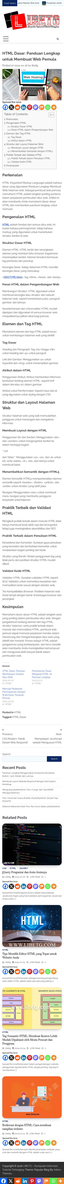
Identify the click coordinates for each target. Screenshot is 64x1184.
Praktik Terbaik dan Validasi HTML (24, 155)
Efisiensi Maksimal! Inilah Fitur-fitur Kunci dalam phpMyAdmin (31, 806)
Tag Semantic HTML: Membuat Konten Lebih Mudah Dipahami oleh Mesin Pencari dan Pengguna (29, 1040)
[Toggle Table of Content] (49, 114)
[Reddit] (17, 107)
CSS (4, 868)
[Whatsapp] (47, 107)
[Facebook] (5, 107)
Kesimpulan (12, 165)
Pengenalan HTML (16, 123)
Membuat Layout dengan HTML (27, 148)
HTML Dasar (19, 717)
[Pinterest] (29, 107)
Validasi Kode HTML (21, 162)
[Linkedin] (23, 107)
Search (6, 754)
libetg (35, 65)
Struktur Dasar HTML (21, 126)
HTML (5, 224)
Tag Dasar (16, 137)
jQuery (23, 868)
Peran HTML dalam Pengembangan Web (32, 130)
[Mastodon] (35, 107)
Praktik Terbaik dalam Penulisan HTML (30, 158)
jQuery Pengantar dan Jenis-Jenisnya (24, 872)
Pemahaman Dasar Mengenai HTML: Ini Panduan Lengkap (42, 674)
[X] (11, 107)
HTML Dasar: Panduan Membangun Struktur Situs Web (13, 674)
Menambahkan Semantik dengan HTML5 (32, 151)
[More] (54, 107)
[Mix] (41, 107)
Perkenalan (12, 119)
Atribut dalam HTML (21, 140)
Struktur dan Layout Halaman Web (24, 144)
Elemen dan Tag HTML (18, 133)
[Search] (57, 39)
